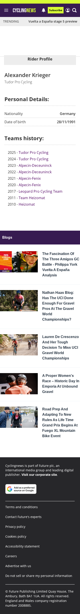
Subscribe (55, 10)
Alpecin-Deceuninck (35, 165)
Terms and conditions (21, 507)
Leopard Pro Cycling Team (40, 191)
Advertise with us (18, 566)
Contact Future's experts (23, 517)
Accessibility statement (22, 546)
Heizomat (27, 204)
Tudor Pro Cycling (33, 152)
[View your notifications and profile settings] (44, 10)
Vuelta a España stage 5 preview (52, 21)
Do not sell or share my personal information (38, 576)
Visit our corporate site (39, 474)
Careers (11, 556)
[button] (74, 10)
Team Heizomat (32, 197)
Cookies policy (15, 536)
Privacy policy (15, 526)
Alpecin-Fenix (30, 178)
